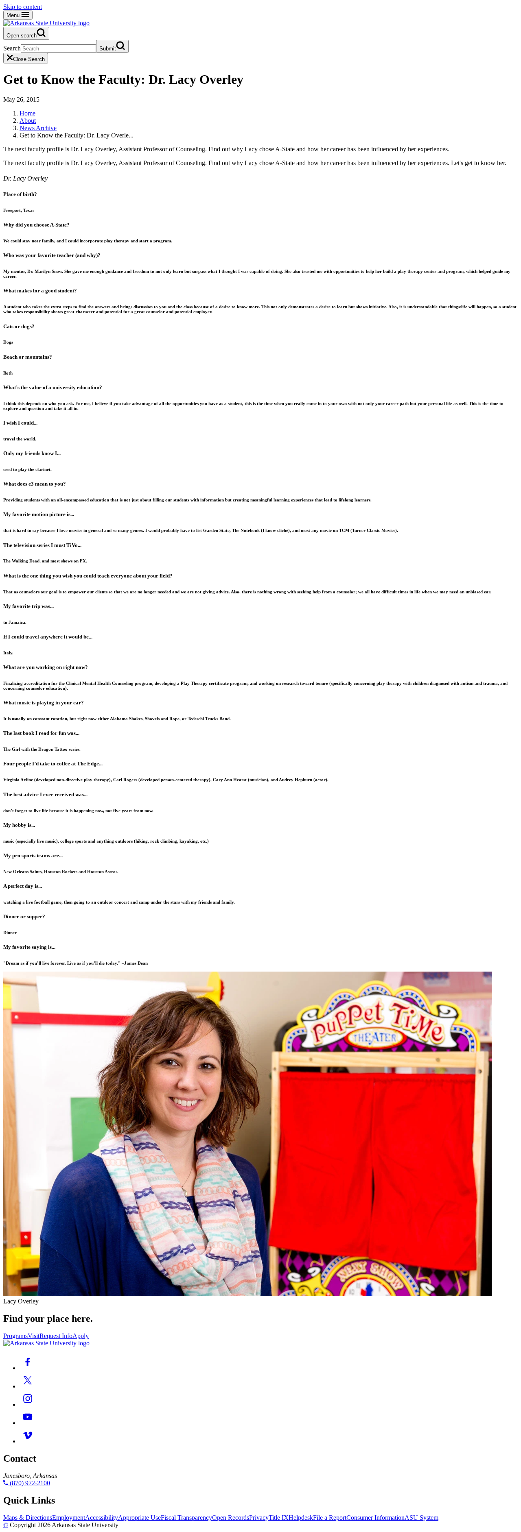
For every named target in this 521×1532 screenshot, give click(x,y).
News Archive (38, 127)
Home (27, 113)
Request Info (55, 1335)
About (28, 120)
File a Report (329, 1517)
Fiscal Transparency (186, 1517)
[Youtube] (28, 1422)
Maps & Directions (27, 1517)
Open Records (230, 1517)
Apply (80, 1335)
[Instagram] (28, 1404)
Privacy (259, 1517)
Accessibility (101, 1517)
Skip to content (22, 6)
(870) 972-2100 (29, 1483)
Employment (68, 1517)
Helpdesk (301, 1517)
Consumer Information (375, 1517)
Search (12, 48)
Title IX (279, 1517)
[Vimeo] (28, 1441)
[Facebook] (28, 1367)
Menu (14, 15)
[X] (28, 1386)
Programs (15, 1335)
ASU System (421, 1517)
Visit (33, 1335)
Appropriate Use (139, 1517)
